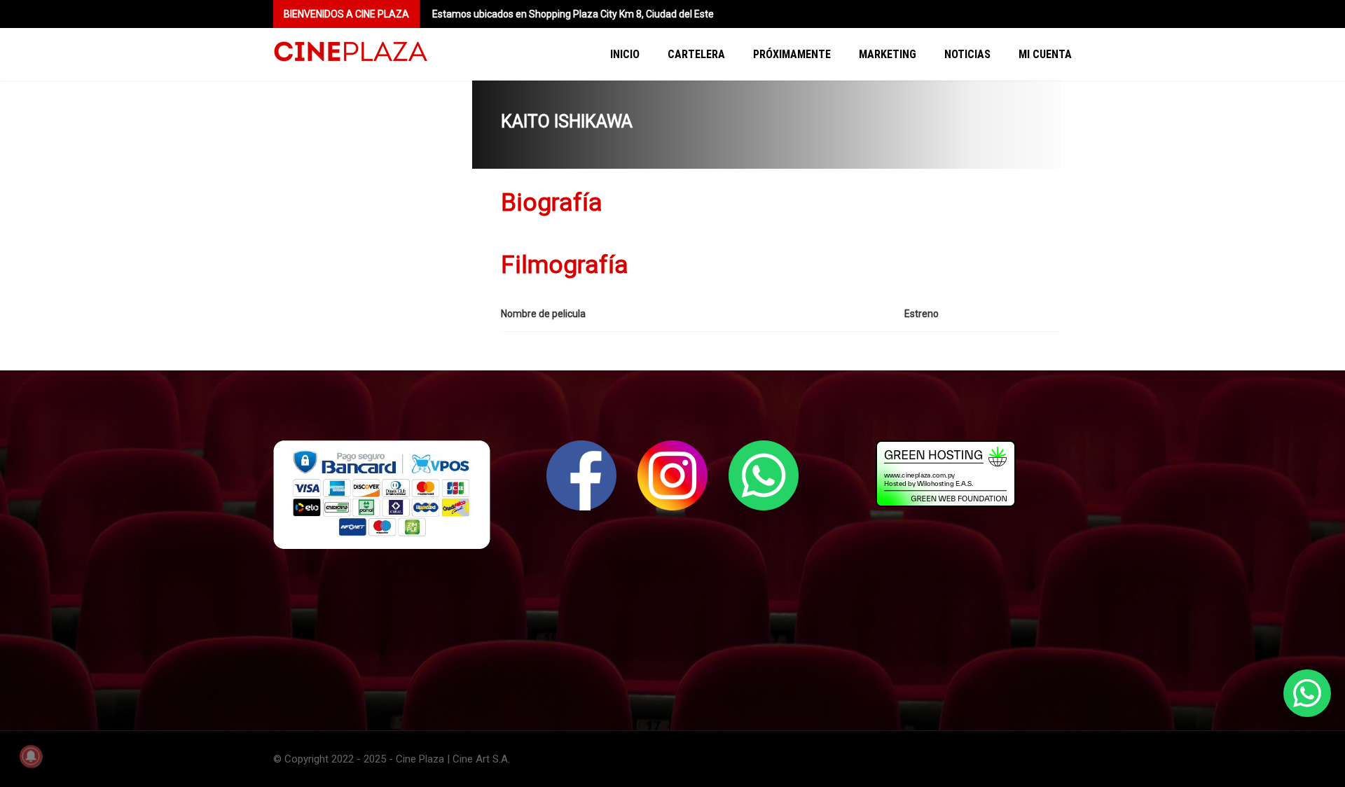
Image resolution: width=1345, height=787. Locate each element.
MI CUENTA (1045, 54)
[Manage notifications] (31, 756)
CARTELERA (696, 54)
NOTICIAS (967, 54)
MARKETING (887, 54)
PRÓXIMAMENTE (792, 54)
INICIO (625, 54)
